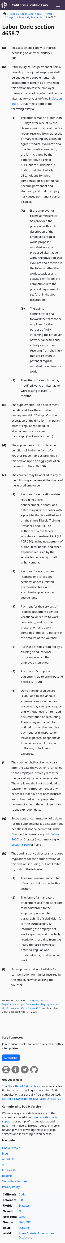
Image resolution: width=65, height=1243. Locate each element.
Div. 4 (40, 13)
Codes (13, 13)
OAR (21, 1222)
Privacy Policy (11, 1187)
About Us (8, 1159)
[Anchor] (21, 57)
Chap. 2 (11, 17)
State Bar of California (22, 1086)
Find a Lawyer (11, 1148)
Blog (5, 1153)
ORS (28, 1222)
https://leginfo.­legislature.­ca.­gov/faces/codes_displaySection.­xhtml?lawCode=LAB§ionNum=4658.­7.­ (31, 1004)
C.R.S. (22, 1200)
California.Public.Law (30, 5)
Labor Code (27, 13)
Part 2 (50, 13)
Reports (7, 1176)
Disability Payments (30, 17)
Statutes (24, 1205)
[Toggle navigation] (58, 5)
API (4, 1165)
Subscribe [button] (10, 1058)
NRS (21, 1211)
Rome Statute (28, 1233)
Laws (22, 1217)
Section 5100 (20, 845)
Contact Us (9, 1170)
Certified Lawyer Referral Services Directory (30, 1099)
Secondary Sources (14, 1181)
